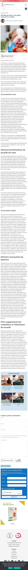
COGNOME (4, 485)
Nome (3, 482)
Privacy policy (14, 556)
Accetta (10, 568)
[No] (26, 565)
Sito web (3, 429)
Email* (4, 478)
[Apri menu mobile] (25, 4)
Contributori (14, 552)
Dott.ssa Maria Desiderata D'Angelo (14, 20)
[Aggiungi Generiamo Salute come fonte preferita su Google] (7, 56)
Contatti (14, 551)
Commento (4, 440)
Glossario (14, 554)
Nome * (2, 418)
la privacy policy (11, 488)
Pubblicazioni (14, 558)
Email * (2, 424)
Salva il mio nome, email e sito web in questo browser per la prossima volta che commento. (14, 436)
